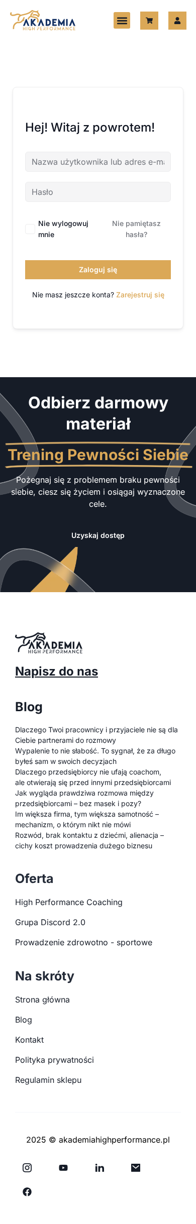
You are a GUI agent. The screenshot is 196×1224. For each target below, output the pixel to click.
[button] (122, 20)
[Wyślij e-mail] (136, 1168)
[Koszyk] (149, 21)
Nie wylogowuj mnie (63, 229)
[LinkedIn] (99, 1168)
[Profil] (177, 21)
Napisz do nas (56, 671)
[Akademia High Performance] (42, 20)
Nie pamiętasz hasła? (136, 229)
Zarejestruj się (140, 294)
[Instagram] (27, 1168)
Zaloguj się (98, 269)
